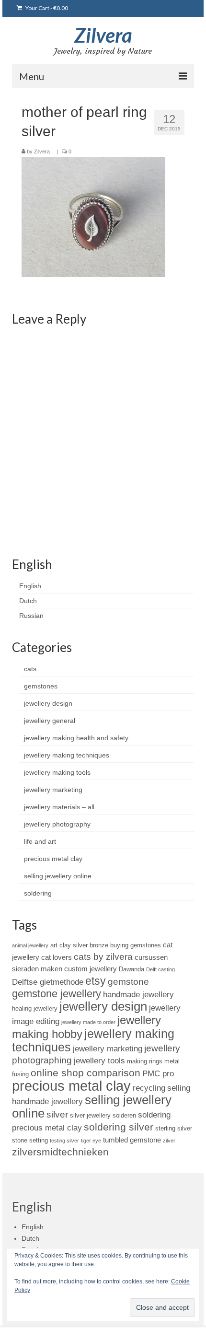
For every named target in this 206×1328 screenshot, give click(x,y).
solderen (124, 1115)
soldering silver (118, 1126)
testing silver (64, 1140)
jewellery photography (57, 824)
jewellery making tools (57, 772)
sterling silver (173, 1128)
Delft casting (160, 969)
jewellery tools (99, 1060)
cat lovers (56, 957)
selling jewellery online (58, 876)
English (30, 586)
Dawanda (131, 969)
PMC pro (158, 1073)
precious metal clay (53, 858)
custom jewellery (90, 969)
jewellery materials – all (59, 807)
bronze (99, 945)
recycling (149, 1088)
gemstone (128, 982)
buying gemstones (135, 945)
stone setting (30, 1140)
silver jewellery (90, 1115)
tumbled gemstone (132, 1140)
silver (57, 1114)
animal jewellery (30, 945)
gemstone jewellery (56, 994)
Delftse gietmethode (47, 982)
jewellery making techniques (66, 755)
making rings (144, 1061)
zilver (169, 1140)
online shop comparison (85, 1072)
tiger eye (91, 1140)
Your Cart (46, 8)
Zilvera (103, 35)
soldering (38, 893)
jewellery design (48, 703)
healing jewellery (34, 1008)
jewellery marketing (53, 789)
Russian (31, 615)
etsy (95, 981)
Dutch (28, 601)
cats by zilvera (103, 957)
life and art (40, 841)
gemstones (40, 686)
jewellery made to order (88, 1022)
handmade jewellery (138, 994)
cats (30, 669)
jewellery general (49, 720)
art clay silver (69, 945)
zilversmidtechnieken (60, 1151)
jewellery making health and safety (76, 738)
